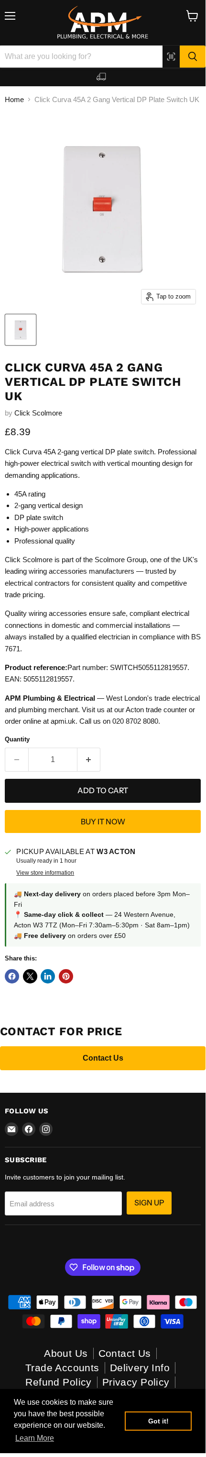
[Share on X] (30, 976)
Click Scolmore (38, 413)
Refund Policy (58, 1382)
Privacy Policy (136, 1382)
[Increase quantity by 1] (89, 760)
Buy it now (103, 821)
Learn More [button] (34, 1438)
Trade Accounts (62, 1367)
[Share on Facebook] (12, 976)
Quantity (17, 739)
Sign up (149, 1202)
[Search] (193, 57)
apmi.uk (63, 721)
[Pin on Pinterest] (66, 976)
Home (14, 99)
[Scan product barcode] (171, 57)
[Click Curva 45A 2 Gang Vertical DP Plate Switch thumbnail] (20, 329)
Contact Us (103, 1058)
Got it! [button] (158, 1421)
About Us (65, 1353)
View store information (45, 872)
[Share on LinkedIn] (48, 976)
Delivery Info (140, 1367)
